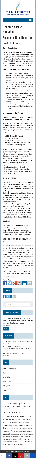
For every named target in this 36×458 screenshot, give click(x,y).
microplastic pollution (26, 428)
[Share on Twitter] (10, 283)
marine (10, 412)
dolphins (13, 409)
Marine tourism (13, 425)
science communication (16, 439)
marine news (24, 416)
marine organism (9, 419)
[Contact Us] (14, 296)
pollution (5, 439)
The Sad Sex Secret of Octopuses (14, 344)
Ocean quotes (28, 434)
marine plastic (20, 419)
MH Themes (27, 451)
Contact (5, 390)
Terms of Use (6, 377)
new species (7, 431)
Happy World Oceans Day (11, 346)
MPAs (4, 431)
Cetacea (28, 404)
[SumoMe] (33, 455)
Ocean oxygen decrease (18, 434)
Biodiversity (15, 403)
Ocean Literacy (20, 431)
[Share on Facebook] (5, 283)
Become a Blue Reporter (9, 369)
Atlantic (7, 404)
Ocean (13, 431)
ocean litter (28, 431)
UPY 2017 (30, 442)
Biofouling (23, 404)
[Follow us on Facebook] (4, 296)
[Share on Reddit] (19, 283)
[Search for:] (18, 304)
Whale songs (10, 444)
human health (20, 409)
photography (16, 436)
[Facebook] (9, 455)
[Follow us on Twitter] (7, 296)
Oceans (5, 436)
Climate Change (21, 406)
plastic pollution (25, 436)
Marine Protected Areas (15, 422)
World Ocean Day (19, 444)
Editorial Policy (7, 381)
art (3, 404)
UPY (26, 442)
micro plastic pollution (12, 428)
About (4, 373)
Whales (5, 444)
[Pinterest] (21, 455)
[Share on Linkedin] (24, 283)
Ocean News (8, 434)
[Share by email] (29, 283)
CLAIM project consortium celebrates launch (18, 341)
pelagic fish (9, 436)
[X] (15, 455)
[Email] (27, 455)
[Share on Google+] (14, 283)
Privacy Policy (6, 386)
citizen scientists (9, 406)
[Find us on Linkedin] (11, 296)
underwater (21, 442)
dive (10, 409)
